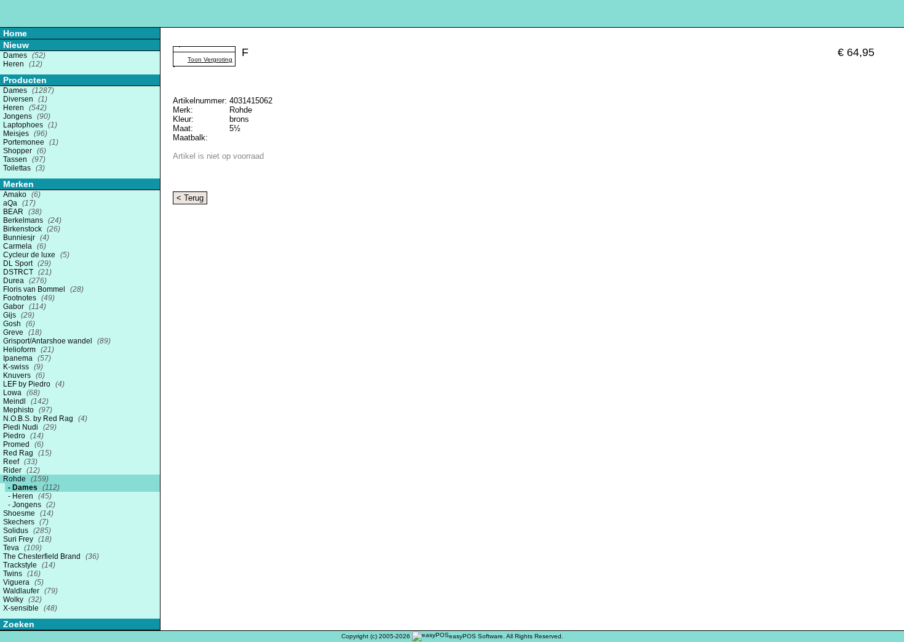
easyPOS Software (476, 636)
